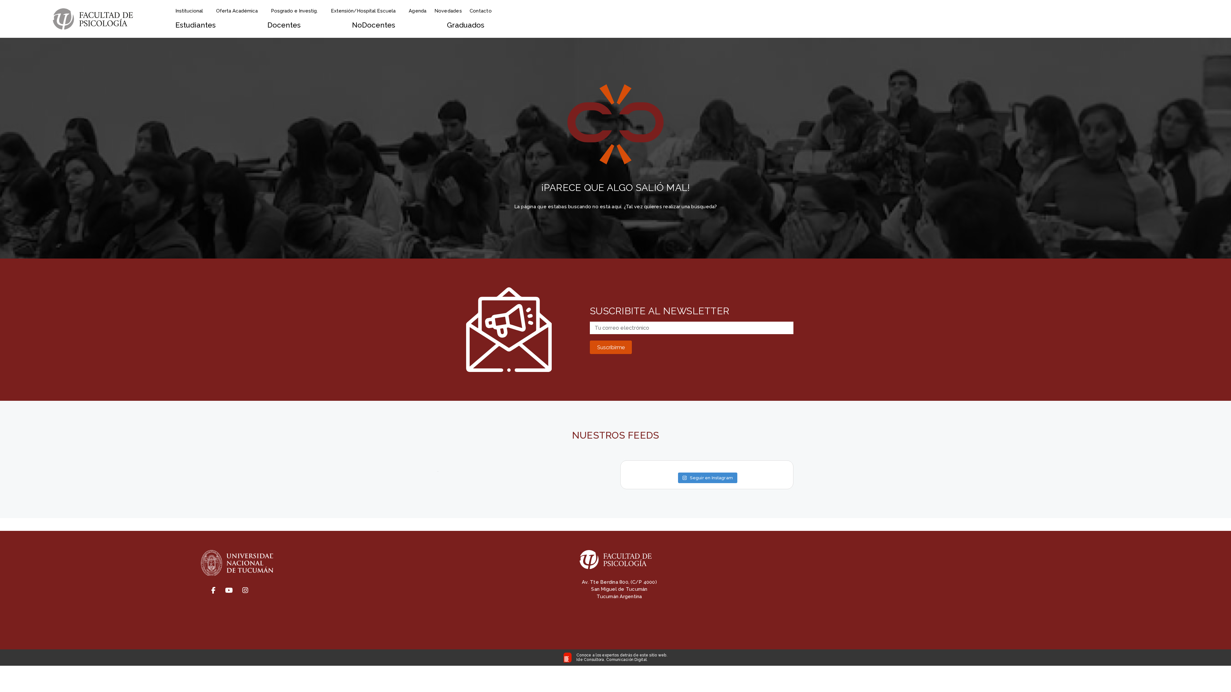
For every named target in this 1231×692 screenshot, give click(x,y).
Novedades (448, 11)
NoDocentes (373, 25)
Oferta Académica (237, 11)
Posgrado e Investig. (294, 11)
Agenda (418, 11)
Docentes (284, 25)
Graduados (465, 25)
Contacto (481, 11)
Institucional (189, 11)
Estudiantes (195, 25)
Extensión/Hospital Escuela (363, 11)
